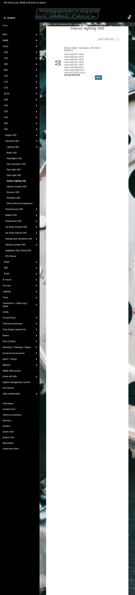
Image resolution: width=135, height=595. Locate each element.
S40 (6, 99)
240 (6, 52)
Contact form (9, 409)
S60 (6, 123)
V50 (6, 117)
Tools (5, 297)
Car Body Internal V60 (16, 233)
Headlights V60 (14, 158)
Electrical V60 (12, 141)
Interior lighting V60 (16, 181)
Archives (7, 420)
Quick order (8, 431)
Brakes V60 (11, 215)
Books (6, 335)
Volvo (5, 46)
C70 (6, 88)
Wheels (6, 365)
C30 (6, 111)
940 (6, 64)
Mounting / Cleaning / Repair (17, 347)
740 (6, 58)
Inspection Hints (11, 448)
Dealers (6, 426)
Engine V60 (10, 135)
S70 (6, 76)
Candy (6, 312)
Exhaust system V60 (15, 244)
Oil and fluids (9, 317)
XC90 (6, 274)
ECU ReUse (8, 388)
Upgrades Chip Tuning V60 (18, 250)
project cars (8, 437)
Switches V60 (13, 198)
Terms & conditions (12, 415)
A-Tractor (7, 279)
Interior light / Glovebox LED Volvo (82, 48)
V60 (6, 129)
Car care (7, 285)
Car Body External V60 (16, 227)
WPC (5, 34)
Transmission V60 (14, 209)
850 (6, 70)
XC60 (6, 262)
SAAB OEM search (12, 371)
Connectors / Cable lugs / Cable (15, 304)
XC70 (6, 93)
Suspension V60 (13, 221)
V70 (6, 82)
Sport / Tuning (9, 359)
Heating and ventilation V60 (18, 239)
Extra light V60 (14, 175)
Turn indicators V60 (16, 164)
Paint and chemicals (12, 323)
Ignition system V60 (16, 186)
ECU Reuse (10, 256)
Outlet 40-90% (10, 376)
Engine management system (16, 382)
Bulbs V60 (12, 153)
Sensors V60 (13, 192)
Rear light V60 (13, 169)
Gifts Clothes (9, 341)
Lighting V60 (13, 147)
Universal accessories (14, 353)
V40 (6, 105)
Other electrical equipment (20, 203)
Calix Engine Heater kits (14, 329)
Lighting (7, 291)
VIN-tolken (8, 403)
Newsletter (8, 443)
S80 (6, 268)
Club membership (11, 393)
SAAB (5, 40)
